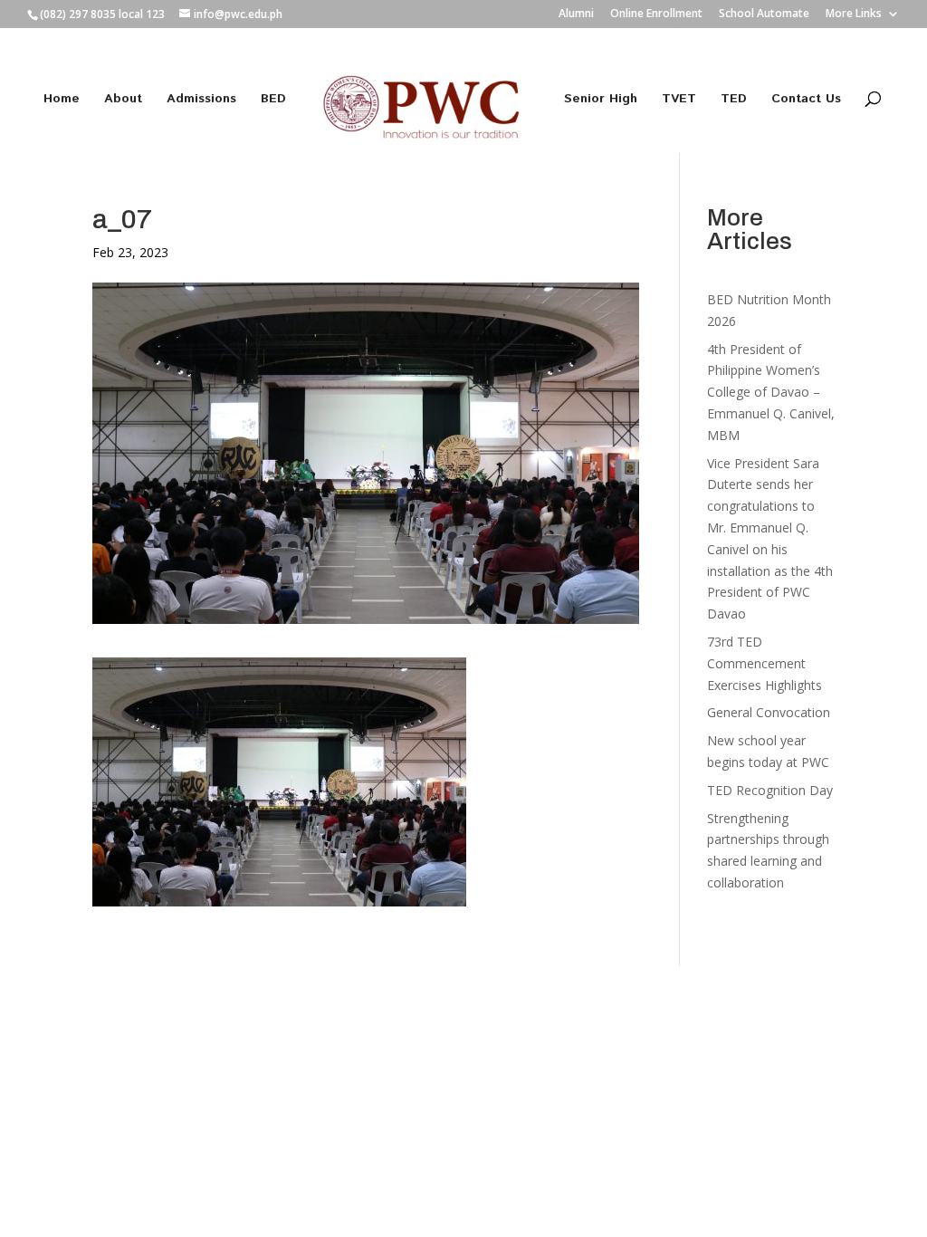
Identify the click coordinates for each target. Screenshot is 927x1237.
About (123, 100)
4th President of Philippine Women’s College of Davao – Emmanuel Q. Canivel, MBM (771, 392)
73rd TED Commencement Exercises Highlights (766, 663)
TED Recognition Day (770, 790)
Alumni (576, 14)
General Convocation (768, 712)
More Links (854, 14)
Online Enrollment (656, 14)
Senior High (600, 100)
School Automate (764, 14)
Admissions (201, 100)
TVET (679, 100)
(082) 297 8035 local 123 (102, 14)
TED (734, 100)
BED (273, 100)
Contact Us (806, 100)
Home (61, 100)
